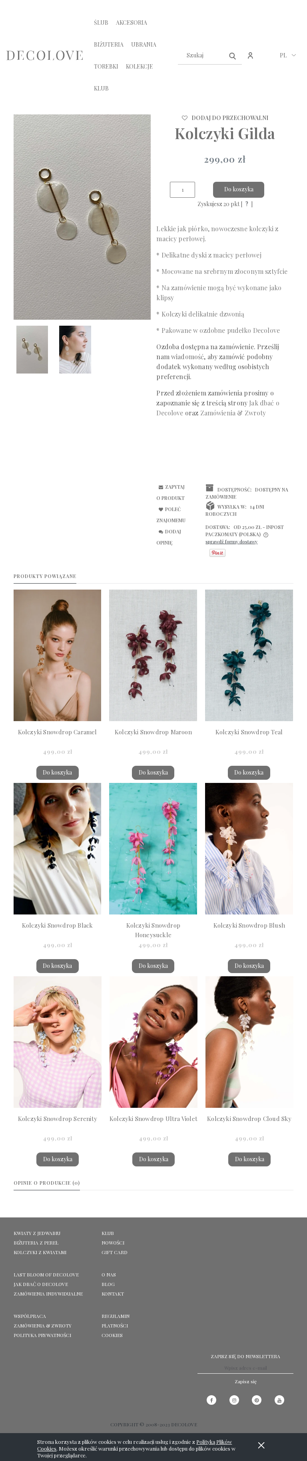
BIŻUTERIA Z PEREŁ (36, 1242)
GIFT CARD (115, 1252)
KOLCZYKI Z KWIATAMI (40, 1252)
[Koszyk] (267, 59)
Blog (108, 1284)
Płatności (115, 1325)
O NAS (109, 1274)
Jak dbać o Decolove (41, 1284)
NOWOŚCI (113, 1242)
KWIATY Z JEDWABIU (37, 1233)
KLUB (108, 1233)
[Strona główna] (44, 56)
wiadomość (187, 356)
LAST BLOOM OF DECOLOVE (46, 1274)
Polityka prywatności (42, 1335)
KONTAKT (113, 1293)
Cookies (112, 1335)
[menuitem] (101, 22)
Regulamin (116, 1316)
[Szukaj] (232, 55)
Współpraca (30, 1316)
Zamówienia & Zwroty (43, 1325)
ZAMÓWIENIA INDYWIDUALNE (48, 1293)
